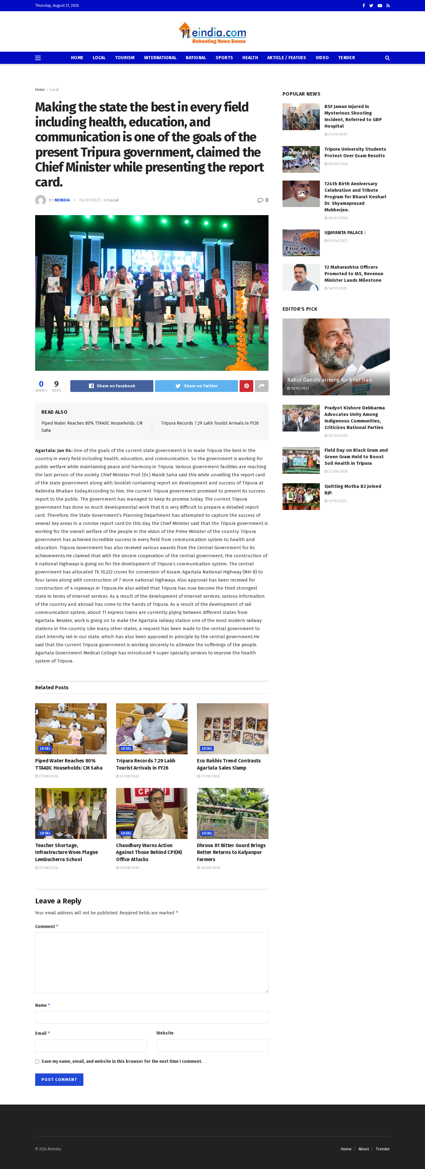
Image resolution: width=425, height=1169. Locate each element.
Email (42, 1033)
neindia (62, 200)
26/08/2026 (129, 868)
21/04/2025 (337, 134)
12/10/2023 (337, 501)
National (196, 57)
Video (322, 57)
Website (165, 1033)
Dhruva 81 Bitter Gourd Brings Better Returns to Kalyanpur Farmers (231, 852)
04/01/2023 (90, 200)
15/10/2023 (299, 388)
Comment (47, 926)
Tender (346, 57)
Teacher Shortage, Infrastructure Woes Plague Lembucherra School (66, 852)
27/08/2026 (48, 776)
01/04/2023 (337, 241)
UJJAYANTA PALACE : (345, 232)
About (363, 1149)
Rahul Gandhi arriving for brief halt (329, 380)
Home (77, 57)
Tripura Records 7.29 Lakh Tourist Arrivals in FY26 (210, 423)
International (160, 57)
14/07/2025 (337, 288)
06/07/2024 (337, 218)
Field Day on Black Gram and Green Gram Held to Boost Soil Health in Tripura (356, 456)
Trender (383, 1149)
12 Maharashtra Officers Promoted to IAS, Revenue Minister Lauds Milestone (354, 273)
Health (250, 57)
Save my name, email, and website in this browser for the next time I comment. (121, 1061)
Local (99, 57)
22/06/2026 (337, 471)
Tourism (125, 57)
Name (43, 1005)
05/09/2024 (337, 164)
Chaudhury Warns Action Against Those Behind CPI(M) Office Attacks (149, 852)
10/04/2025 (337, 436)
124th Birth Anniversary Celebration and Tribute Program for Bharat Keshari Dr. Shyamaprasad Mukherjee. (355, 197)
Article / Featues (286, 57)
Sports (224, 57)
